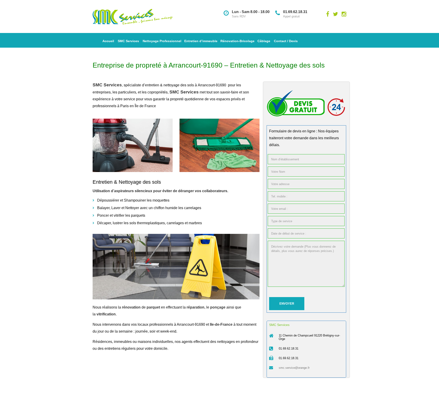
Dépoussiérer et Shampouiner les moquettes (133, 200)
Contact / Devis (286, 41)
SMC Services (128, 41)
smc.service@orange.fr (294, 367)
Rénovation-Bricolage (237, 41)
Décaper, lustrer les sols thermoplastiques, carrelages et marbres (149, 223)
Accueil (108, 41)
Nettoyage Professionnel (162, 41)
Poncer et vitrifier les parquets (121, 215)
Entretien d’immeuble (200, 41)
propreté (177, 99)
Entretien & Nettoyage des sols (127, 182)
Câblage (263, 41)
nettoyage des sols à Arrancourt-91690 (195, 85)
